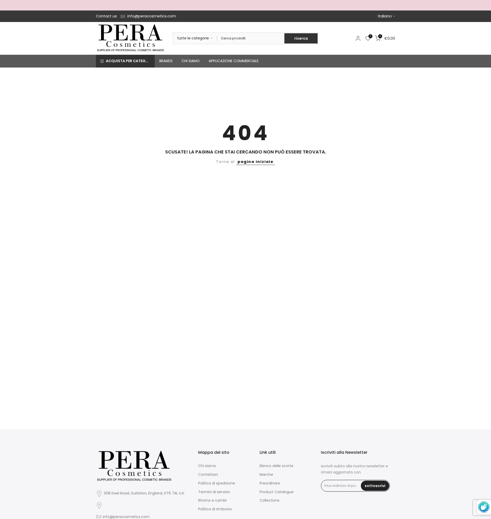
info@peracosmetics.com (151, 16)
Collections (270, 500)
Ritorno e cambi (212, 500)
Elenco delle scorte (276, 465)
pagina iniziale (256, 161)
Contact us (106, 16)
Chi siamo (207, 465)
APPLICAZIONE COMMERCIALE (234, 60)
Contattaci (208, 474)
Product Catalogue (277, 491)
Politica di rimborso (215, 509)
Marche (266, 474)
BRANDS (166, 60)
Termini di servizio (214, 491)
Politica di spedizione (216, 483)
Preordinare (270, 483)
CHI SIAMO (191, 60)
